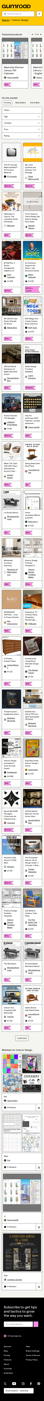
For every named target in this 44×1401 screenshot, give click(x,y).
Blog (6, 1351)
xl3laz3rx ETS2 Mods (12, 423)
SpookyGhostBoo (13, 379)
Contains (7, 123)
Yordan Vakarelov (32, 870)
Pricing (7, 1355)
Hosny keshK (12, 77)
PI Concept (12, 176)
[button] (39, 1107)
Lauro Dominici (32, 376)
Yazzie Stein (12, 1101)
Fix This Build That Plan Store (34, 922)
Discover (7, 1346)
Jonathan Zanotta (14, 1280)
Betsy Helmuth (32, 276)
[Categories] (39, 14)
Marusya (10, 226)
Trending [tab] (7, 103)
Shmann (10, 867)
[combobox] (19, 14)
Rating (6, 136)
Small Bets (8, 1373)
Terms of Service (33, 1355)
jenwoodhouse (13, 666)
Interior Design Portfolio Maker (32, 573)
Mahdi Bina (12, 328)
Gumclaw (8, 1369)
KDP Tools (32, 328)
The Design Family (33, 671)
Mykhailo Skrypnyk (11, 719)
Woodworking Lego (13, 517)
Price (6, 129)
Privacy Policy (32, 1360)
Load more (22, 1038)
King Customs (11, 276)
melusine (11, 823)
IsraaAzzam (12, 772)
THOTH (10, 1017)
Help (28, 1346)
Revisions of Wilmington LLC (12, 572)
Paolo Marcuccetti (33, 177)
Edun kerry (33, 522)
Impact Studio (10, 476)
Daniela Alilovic (31, 227)
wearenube (33, 770)
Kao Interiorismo (12, 622)
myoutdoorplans (33, 471)
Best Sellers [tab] (20, 103)
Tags (6, 116)
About (6, 1364)
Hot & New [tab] (34, 103)
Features (7, 1360)
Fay (8, 1160)
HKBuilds (32, 624)
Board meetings (32, 1351)
